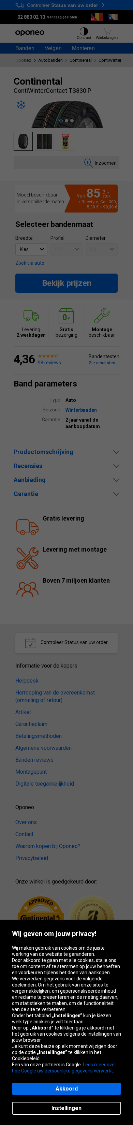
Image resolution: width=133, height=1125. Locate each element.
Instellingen (66, 1108)
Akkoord (67, 1088)
